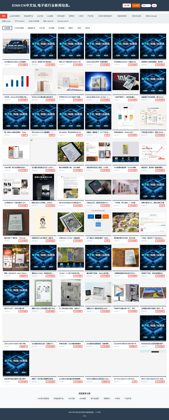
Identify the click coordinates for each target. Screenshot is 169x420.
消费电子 (72, 16)
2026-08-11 (89, 311)
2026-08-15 (89, 170)
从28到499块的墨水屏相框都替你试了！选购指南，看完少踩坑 (80, 379)
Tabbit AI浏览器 (34, 21)
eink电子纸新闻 (15, 16)
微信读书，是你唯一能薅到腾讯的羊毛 (154, 167)
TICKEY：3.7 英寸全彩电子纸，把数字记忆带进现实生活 (78, 273)
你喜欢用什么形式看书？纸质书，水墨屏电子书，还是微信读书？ (54, 238)
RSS (137, 5)
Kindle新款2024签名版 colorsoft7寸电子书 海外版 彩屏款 (109, 379)
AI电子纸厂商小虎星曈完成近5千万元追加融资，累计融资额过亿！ (26, 167)
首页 (3, 16)
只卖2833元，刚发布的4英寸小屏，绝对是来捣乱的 (104, 203)
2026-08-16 (7, 135)
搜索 (154, 6)
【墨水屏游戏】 (122, 16)
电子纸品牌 (61, 16)
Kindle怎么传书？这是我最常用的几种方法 (102, 62)
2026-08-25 (7, 64)
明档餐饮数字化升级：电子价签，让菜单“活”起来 (130, 238)
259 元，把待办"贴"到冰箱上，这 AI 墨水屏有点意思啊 (50, 62)
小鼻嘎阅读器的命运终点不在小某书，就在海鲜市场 (131, 273)
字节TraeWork (19, 21)
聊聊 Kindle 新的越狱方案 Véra (43, 308)
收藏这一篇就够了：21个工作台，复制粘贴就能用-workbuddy (109, 132)
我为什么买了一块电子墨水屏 (14, 308)
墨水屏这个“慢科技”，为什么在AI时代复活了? (20, 238)
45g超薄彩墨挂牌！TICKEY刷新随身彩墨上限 (129, 167)
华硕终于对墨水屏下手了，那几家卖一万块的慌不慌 (131, 308)
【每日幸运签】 (136, 16)
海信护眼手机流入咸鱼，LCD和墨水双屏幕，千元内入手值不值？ (109, 167)
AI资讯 (81, 16)
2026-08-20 (7, 100)
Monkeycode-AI (63, 21)
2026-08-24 (34, 64)
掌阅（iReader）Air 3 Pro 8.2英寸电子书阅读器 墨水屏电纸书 (26, 273)
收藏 (127, 5)
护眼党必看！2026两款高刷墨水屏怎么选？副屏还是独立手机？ (80, 344)
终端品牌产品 (28, 16)
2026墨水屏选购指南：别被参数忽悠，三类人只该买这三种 (107, 344)
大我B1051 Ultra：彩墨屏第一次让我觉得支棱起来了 (78, 238)
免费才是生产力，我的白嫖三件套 (152, 203)
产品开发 (91, 16)
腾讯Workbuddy (151, 16)
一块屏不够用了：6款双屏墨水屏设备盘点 (128, 97)
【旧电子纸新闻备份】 (105, 16)
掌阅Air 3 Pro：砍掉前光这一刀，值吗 (45, 273)
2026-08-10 (89, 381)
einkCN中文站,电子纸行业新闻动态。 (42, 5)
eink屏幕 (50, 16)
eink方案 (40, 16)
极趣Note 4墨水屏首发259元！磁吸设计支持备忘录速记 (106, 308)
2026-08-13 (117, 276)
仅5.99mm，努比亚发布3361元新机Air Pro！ (75, 132)
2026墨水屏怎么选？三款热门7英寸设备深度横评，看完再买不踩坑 (54, 344)
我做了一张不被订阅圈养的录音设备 (44, 379)
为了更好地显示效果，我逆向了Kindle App (74, 308)
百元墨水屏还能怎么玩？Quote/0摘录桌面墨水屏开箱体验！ (53, 167)
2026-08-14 (89, 241)
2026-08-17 (89, 100)
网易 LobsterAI (48, 21)
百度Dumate (6, 21)
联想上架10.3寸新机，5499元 (42, 203)
